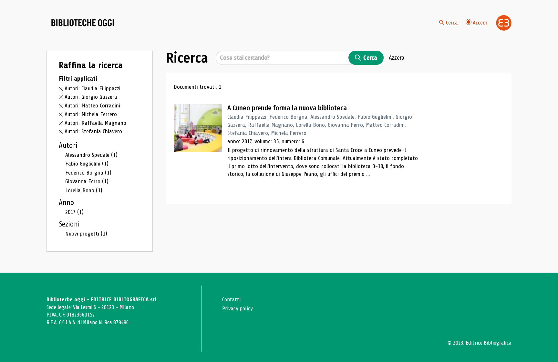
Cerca (452, 22)
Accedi (480, 22)
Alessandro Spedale (91, 155)
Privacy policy (237, 309)
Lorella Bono (83, 190)
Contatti (231, 300)
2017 (74, 212)
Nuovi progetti (86, 233)
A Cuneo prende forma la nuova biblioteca (287, 108)
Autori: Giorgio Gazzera (91, 97)
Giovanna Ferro (86, 181)
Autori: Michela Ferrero (91, 114)
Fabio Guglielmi (86, 163)
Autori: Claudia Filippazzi (92, 88)
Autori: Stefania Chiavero (93, 131)
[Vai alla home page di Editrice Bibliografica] (504, 23)
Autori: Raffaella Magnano (95, 123)
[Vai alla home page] (82, 23)
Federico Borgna (88, 172)
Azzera (396, 57)
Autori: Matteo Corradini (92, 105)
